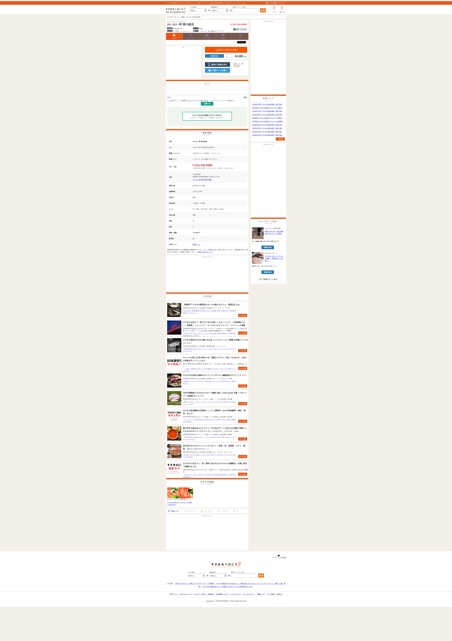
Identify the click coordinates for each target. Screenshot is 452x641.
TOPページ (173, 594)
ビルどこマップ (281, 3)
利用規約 (211, 594)
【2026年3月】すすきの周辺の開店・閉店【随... (267, 131)
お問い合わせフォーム (205, 252)
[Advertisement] (183, 63)
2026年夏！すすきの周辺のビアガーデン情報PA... (267, 121)
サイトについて (248, 594)
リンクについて (235, 594)
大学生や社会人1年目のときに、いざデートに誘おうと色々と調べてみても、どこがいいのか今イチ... (209, 438)
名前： (169, 97)
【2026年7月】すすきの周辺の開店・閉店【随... (267, 111)
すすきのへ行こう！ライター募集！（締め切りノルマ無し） (274, 258)
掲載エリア (261, 594)
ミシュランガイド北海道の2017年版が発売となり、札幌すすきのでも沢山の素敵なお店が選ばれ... (209, 421)
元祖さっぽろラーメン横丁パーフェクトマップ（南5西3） (195, 583)
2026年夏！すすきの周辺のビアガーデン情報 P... (267, 108)
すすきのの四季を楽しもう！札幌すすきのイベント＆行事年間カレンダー (228, 586)
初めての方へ (271, 3)
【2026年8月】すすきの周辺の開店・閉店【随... (267, 104)
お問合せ (279, 594)
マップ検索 (270, 594)
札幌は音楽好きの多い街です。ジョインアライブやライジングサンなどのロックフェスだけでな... (209, 350)
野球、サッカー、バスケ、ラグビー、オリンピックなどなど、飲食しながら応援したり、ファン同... (209, 403)
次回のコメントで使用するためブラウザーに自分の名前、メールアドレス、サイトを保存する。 (203, 101)
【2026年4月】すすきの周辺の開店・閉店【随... (267, 128)
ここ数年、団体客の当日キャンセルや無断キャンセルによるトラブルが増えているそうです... (209, 370)
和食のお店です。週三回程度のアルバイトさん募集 (274, 232)
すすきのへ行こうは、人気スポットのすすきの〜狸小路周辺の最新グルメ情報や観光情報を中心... (209, 476)
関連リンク (196, 244)
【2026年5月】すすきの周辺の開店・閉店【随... (267, 125)
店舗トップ (174, 36)
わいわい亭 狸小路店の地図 (202, 179)
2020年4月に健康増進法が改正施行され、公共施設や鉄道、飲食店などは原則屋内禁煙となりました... (209, 312)
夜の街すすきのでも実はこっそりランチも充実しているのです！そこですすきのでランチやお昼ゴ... (209, 456)
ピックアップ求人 (200, 594)
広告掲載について (222, 594)
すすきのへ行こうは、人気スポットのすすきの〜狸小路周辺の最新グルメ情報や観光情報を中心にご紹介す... (209, 335)
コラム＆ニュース (185, 594)
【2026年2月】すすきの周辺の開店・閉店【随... (267, 135)
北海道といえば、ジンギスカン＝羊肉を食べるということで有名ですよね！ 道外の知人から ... (209, 382)
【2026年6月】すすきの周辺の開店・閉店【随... (267, 114)
